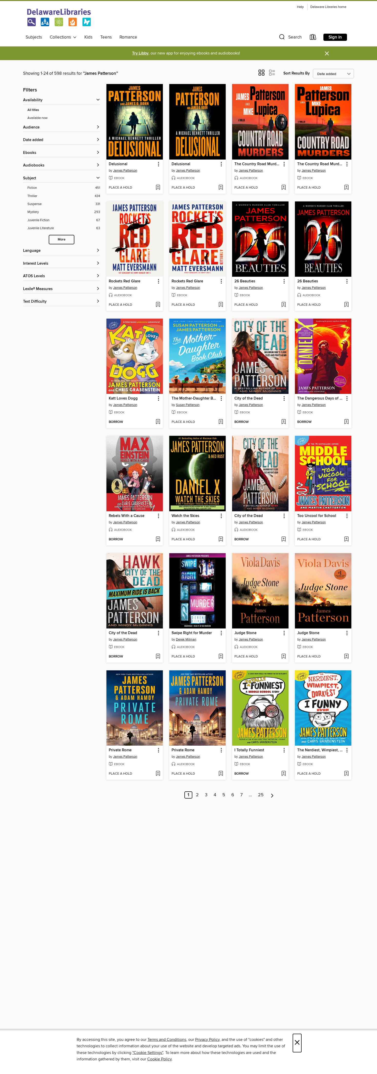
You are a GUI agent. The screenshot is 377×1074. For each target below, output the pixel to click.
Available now (37, 118)
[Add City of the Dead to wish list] (283, 422)
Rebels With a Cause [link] (126, 516)
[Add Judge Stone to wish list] (283, 656)
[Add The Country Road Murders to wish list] (283, 187)
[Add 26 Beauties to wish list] (283, 305)
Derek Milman (186, 639)
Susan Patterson (188, 405)
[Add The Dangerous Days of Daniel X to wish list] (346, 422)
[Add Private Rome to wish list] (158, 774)
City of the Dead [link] (248, 398)
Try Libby (140, 53)
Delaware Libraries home (328, 7)
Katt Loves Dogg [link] (123, 398)
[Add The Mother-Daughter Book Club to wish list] (220, 422)
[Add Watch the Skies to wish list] (220, 539)
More (61, 239)
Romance (128, 37)
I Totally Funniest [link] (249, 750)
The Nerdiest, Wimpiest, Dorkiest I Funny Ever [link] (320, 750)
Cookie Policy (159, 1059)
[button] (289, 38)
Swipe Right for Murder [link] (192, 633)
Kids (88, 37)
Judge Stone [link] (245, 633)
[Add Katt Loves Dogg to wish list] (158, 422)
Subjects (34, 37)
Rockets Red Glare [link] (124, 281)
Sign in (335, 37)
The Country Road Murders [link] (257, 164)
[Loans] (313, 38)
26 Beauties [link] (244, 281)
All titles (33, 110)
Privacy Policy (207, 1039)
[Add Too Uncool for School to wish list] (346, 539)
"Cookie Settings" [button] (147, 1052)
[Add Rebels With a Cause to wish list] (158, 539)
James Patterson (125, 171)
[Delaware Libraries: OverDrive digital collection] (59, 18)
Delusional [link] (118, 164)
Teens (106, 37)
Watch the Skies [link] (185, 516)
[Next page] (272, 795)
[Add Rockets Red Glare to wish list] (158, 305)
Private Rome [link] (120, 750)
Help (300, 7)
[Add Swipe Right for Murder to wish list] (220, 656)
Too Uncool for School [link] (316, 516)
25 (261, 795)
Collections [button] (61, 37)
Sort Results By (296, 73)
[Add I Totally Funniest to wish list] (283, 774)
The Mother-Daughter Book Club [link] (195, 398)
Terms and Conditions (166, 1039)
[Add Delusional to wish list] (158, 187)
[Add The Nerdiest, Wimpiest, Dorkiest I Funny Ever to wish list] (346, 774)
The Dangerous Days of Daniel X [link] (320, 398)
